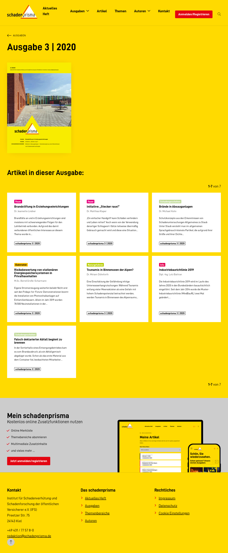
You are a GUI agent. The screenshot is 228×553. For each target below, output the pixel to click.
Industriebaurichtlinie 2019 (176, 269)
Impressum (167, 498)
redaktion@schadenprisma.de (29, 536)
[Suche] (219, 14)
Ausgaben (19, 35)
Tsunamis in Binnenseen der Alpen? (110, 269)
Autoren (91, 520)
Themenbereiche (97, 513)
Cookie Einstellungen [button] (174, 513)
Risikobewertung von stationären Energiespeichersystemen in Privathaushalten (36, 273)
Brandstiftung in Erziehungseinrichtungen (41, 206)
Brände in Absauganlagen (176, 206)
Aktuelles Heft (95, 498)
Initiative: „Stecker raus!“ (103, 206)
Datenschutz (168, 505)
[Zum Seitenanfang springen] (11, 542)
